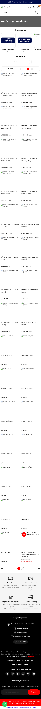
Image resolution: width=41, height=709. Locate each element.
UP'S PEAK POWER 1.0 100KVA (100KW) (30, 258)
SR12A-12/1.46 (5, 552)
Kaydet (34, 692)
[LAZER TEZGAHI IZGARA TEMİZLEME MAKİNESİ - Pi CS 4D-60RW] (30, 541)
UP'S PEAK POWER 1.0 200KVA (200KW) (10, 225)
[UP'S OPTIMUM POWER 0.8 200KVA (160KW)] (10, 82)
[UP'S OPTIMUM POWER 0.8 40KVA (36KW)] (10, 180)
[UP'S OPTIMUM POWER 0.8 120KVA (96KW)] (10, 115)
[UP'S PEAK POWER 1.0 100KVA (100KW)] (30, 246)
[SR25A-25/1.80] (10, 508)
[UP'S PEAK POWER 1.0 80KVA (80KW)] (10, 279)
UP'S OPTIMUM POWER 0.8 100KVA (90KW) (29, 127)
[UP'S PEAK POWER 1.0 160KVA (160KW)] (30, 213)
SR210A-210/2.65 (26, 421)
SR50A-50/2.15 (6, 487)
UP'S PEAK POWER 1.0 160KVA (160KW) (30, 225)
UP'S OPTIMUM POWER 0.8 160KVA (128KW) (29, 94)
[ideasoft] (9, 707)
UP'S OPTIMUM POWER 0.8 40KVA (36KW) (9, 193)
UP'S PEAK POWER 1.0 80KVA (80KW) (9, 291)
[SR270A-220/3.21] (10, 443)
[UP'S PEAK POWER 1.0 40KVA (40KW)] (10, 311)
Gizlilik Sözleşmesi (23, 660)
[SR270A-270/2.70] (30, 344)
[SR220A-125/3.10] (10, 377)
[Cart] (38, 7)
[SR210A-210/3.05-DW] (10, 410)
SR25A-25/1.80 (5, 519)
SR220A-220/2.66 (27, 388)
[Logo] (8, 7)
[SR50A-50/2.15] (10, 475)
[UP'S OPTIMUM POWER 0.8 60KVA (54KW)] (30, 147)
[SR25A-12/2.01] (30, 508)
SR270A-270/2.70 (27, 355)
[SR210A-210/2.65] (30, 410)
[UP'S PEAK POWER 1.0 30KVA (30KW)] (30, 311)
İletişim (26, 664)
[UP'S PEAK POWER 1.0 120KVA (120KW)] (10, 246)
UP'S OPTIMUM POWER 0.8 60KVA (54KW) (29, 160)
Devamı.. (31, 656)
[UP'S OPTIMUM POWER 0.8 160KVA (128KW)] (30, 82)
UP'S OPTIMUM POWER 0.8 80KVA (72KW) (9, 160)
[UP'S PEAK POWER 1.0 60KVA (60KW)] (30, 279)
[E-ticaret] (20, 707)
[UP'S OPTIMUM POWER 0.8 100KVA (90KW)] (30, 115)
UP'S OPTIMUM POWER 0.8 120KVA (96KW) (9, 127)
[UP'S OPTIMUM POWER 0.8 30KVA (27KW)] (30, 180)
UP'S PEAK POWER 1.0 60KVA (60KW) (29, 291)
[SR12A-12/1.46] (10, 541)
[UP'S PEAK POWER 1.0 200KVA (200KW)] (10, 213)
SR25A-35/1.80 (26, 487)
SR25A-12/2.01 (26, 519)
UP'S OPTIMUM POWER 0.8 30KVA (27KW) (29, 193)
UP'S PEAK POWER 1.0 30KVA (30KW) (29, 324)
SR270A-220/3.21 (6, 454)
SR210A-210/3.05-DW (8, 421)
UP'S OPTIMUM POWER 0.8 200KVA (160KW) (9, 94)
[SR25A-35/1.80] (30, 475)
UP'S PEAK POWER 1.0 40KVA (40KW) (9, 324)
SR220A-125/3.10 (6, 388)
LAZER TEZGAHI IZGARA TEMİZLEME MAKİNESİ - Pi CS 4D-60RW (30, 554)
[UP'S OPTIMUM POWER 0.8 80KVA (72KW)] (10, 147)
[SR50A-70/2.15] (30, 443)
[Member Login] (34, 7)
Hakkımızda (10, 660)
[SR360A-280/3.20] (10, 344)
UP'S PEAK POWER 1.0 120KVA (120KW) (9, 258)
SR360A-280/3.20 (6, 355)
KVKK (33, 660)
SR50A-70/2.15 (26, 454)
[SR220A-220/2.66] (30, 377)
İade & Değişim (17, 664)
